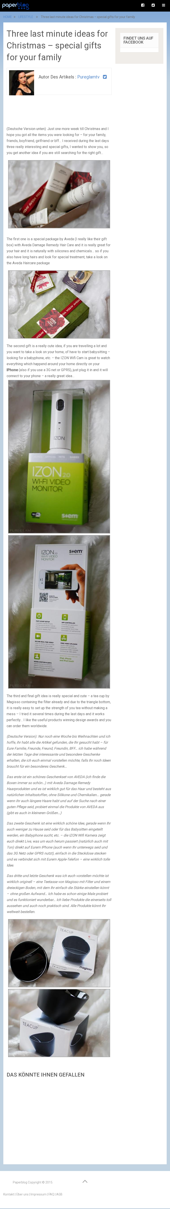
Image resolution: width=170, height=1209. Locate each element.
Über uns (22, 1194)
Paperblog (20, 1182)
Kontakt (8, 1194)
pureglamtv (88, 77)
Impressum (38, 1194)
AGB (59, 1194)
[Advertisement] (59, 1120)
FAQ (51, 1194)
